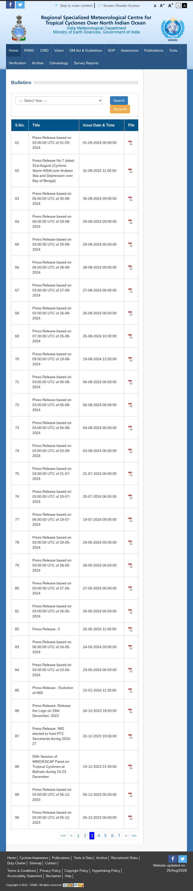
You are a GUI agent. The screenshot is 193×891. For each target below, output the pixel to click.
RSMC (29, 50)
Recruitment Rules (124, 858)
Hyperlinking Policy (106, 871)
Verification (17, 63)
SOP (111, 50)
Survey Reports (86, 63)
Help (68, 876)
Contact (51, 863)
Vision (59, 50)
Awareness (129, 50)
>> (134, 835)
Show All (120, 109)
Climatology (59, 63)
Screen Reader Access (121, 6)
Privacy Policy (50, 871)
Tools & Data (83, 858)
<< (63, 835)
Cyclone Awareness (34, 858)
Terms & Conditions (21, 871)
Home (13, 50)
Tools (173, 50)
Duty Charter (16, 863)
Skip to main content (76, 6)
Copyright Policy (76, 871)
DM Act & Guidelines (86, 50)
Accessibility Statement (24, 876)
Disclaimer (53, 876)
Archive (38, 63)
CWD (44, 50)
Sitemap (35, 863)
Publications (153, 50)
